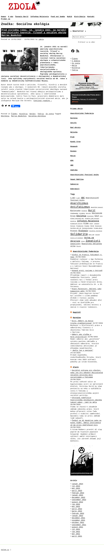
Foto (101, 216)
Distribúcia (79, 17)
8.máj (78, 198)
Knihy (91, 223)
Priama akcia (98, 228)
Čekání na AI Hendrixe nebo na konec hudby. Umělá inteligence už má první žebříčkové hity (85, 423)
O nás (10, 17)
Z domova (76, 61)
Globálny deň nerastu (92, 218)
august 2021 (77, 527)
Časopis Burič (21, 17)
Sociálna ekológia (37, 116)
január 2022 (77, 516)
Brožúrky (84, 210)
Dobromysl (75, 189)
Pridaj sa (5, 19)
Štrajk (78, 246)
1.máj (72, 198)
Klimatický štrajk (76, 223)
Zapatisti (93, 240)
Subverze (74, 184)
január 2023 (77, 495)
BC (72, 165)
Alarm (76, 367)
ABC (83, 198)
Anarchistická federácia (86, 251)
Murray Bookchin (18, 116)
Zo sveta (50, 114)
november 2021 (78, 520)
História (23, 114)
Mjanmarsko (79, 226)
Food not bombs (58, 17)
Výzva (83, 241)
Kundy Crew (75, 142)
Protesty (83, 231)
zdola (41, 39)
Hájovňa (73, 132)
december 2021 (78, 518)
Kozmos (73, 151)
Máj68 (92, 226)
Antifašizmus (80, 207)
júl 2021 (76, 529)
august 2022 (77, 502)
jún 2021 (76, 532)
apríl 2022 (77, 509)
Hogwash (73, 146)
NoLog (72, 156)
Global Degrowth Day (77, 218)
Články (14, 114)
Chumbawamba (74, 213)
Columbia (82, 213)
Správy (32, 114)
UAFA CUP (91, 234)
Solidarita (79, 234)
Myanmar (86, 226)
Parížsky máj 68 (75, 228)
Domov (3, 17)
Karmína (77, 318)
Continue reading (43, 101)
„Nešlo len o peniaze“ (82, 350)
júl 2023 (76, 486)
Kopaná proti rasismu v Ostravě (87, 271)
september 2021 (79, 525)
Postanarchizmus (87, 228)
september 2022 (79, 500)
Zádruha (73, 170)
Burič (91, 210)
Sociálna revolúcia (95, 231)
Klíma (86, 223)
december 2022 (78, 497)
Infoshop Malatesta (39, 17)
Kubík (69, 17)
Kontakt (90, 17)
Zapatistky (75, 244)
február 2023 (78, 493)
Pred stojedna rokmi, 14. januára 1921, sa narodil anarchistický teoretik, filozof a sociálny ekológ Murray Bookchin (34, 33)
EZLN (97, 216)
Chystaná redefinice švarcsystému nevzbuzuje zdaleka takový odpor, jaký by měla (86, 400)
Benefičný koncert (97, 207)
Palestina (98, 226)
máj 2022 (76, 507)
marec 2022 (77, 511)
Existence (90, 216)
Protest (73, 231)
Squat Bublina (77, 179)
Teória (41, 114)
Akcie (74, 66)
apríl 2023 (77, 491)
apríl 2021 (77, 536)
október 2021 (78, 522)
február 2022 (78, 513)
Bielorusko (75, 211)
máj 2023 (76, 488)
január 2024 (77, 484)
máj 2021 (76, 534)
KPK (71, 161)
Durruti (88, 213)
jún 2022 (76, 504)
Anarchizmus (79, 203)
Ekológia (5, 116)
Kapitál (77, 312)
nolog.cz (5, 550)
